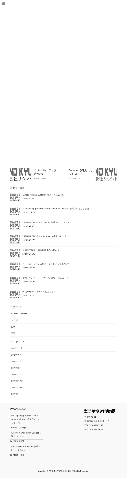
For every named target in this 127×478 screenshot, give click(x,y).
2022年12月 (17, 381)
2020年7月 (16, 394)
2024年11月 (17, 348)
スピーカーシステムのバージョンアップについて (45, 170)
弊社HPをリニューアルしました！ (39, 291)
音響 (13, 333)
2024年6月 (16, 355)
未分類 (14, 320)
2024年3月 (16, 361)
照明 (13, 327)
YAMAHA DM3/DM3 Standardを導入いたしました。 (80, 170)
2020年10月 (17, 387)
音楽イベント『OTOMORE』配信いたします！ (45, 277)
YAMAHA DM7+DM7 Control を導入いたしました (46, 222)
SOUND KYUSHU (19, 313)
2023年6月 (16, 368)
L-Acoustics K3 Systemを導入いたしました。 (44, 195)
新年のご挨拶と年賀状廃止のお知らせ (40, 250)
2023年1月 (16, 374)
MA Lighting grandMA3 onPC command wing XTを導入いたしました (55, 208)
